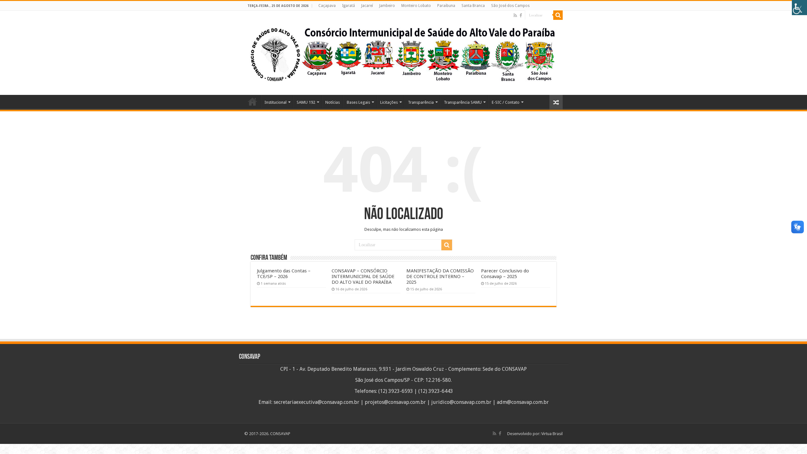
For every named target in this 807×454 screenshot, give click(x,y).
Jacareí (367, 5)
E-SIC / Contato (506, 102)
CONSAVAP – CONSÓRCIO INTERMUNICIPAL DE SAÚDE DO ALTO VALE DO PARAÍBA (363, 276)
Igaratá (348, 5)
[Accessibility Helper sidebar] (799, 7)
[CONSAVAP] (403, 53)
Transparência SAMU (463, 102)
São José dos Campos (510, 5)
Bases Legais (358, 102)
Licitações (389, 102)
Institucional (275, 102)
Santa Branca (473, 5)
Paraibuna (446, 5)
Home (252, 101)
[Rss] (515, 15)
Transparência (421, 102)
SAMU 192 (306, 102)
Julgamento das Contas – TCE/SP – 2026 (284, 273)
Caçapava (327, 5)
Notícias (332, 102)
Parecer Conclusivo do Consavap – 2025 (505, 273)
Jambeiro (387, 5)
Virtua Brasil (552, 433)
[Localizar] (558, 15)
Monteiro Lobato (416, 5)
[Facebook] (521, 15)
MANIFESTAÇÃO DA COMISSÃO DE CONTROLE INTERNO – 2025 (440, 276)
